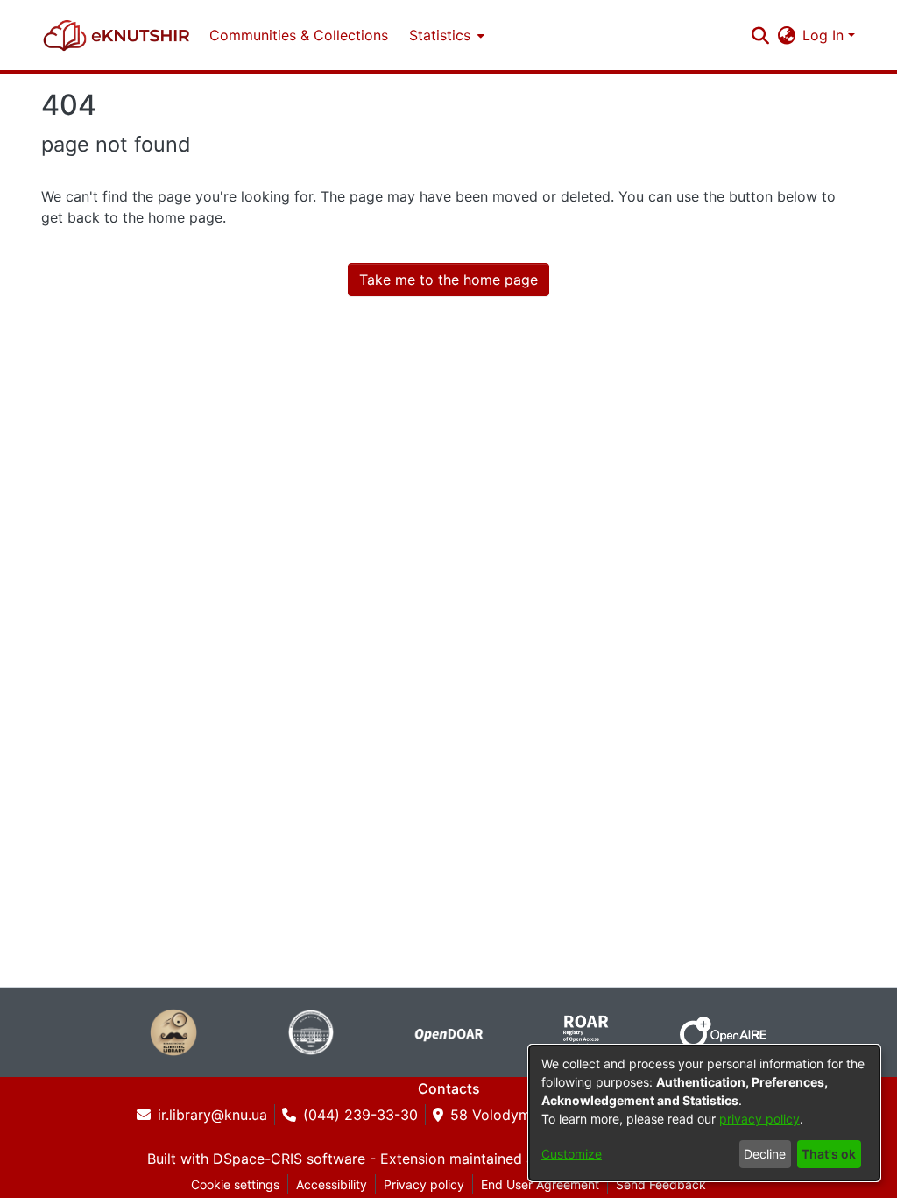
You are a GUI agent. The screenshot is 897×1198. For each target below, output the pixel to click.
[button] (116, 35)
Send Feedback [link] (661, 1184)
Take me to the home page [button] (448, 279)
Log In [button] (825, 35)
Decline (765, 1153)
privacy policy (759, 1118)
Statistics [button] (439, 35)
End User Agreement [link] (540, 1184)
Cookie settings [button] (235, 1184)
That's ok (829, 1153)
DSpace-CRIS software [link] (289, 1158)
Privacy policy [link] (424, 1184)
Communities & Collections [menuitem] (298, 35)
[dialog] (704, 1113)
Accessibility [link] (331, 1184)
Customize (571, 1153)
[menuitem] (445, 35)
